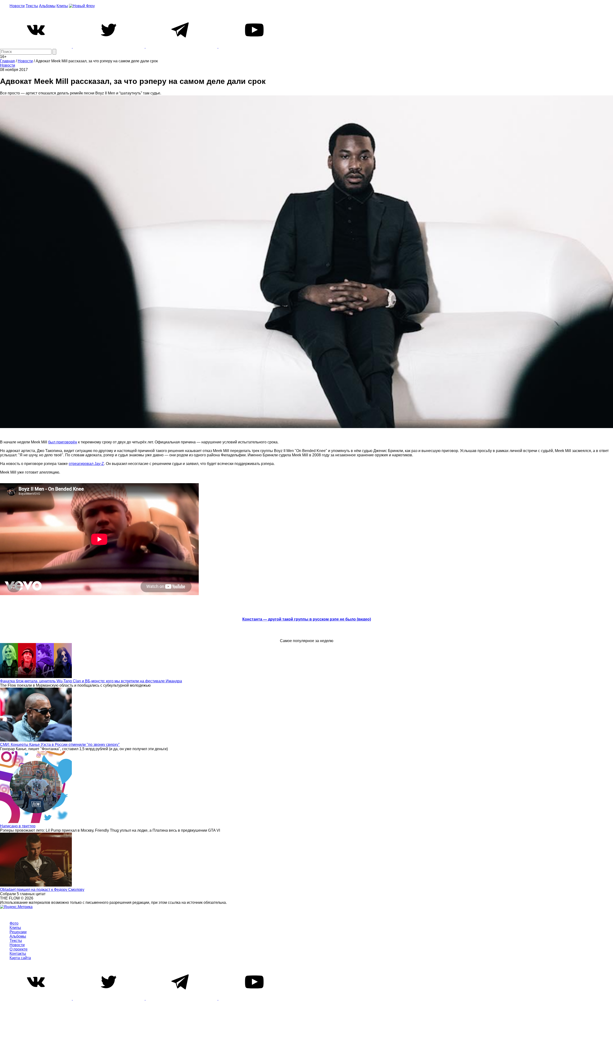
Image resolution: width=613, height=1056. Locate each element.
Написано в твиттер (17, 826)
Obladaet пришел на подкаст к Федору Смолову (42, 890)
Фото (14, 923)
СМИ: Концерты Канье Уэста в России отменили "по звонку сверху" (60, 745)
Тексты (32, 6)
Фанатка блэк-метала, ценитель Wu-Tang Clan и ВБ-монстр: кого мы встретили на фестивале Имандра (91, 681)
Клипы (62, 6)
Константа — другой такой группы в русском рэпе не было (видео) (306, 619)
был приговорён (62, 442)
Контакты (18, 954)
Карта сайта (20, 958)
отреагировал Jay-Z (86, 464)
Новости (17, 6)
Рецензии (18, 932)
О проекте (19, 949)
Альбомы (47, 6)
